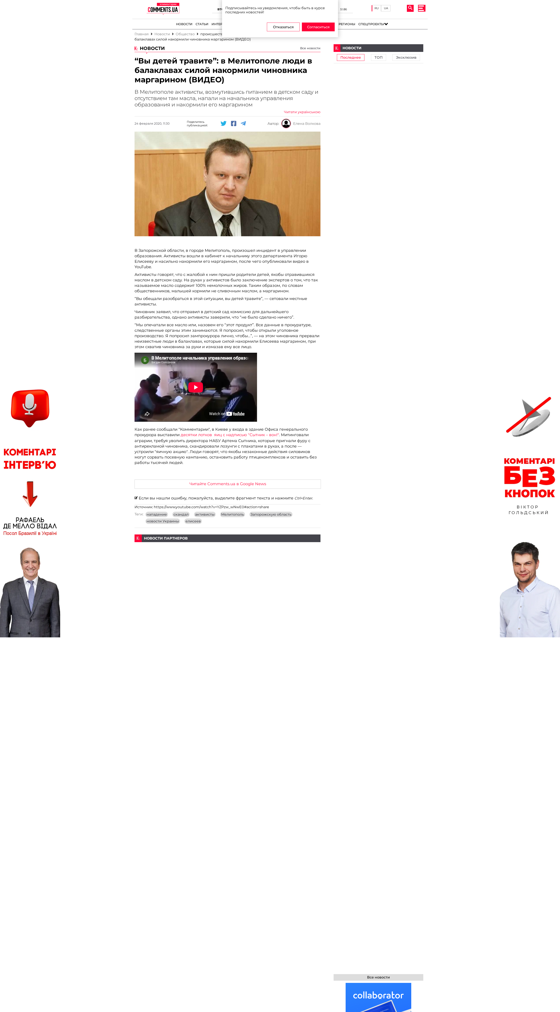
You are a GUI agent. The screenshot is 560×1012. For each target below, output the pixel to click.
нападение (157, 514)
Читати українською (302, 112)
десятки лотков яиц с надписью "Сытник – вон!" (229, 434)
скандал (181, 514)
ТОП (378, 57)
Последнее (350, 57)
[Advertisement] (227, 572)
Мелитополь (232, 514)
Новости (184, 24)
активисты (205, 514)
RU (376, 8)
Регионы (347, 24)
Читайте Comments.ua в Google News (227, 483)
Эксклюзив (406, 57)
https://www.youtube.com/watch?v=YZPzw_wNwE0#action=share (211, 507)
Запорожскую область (270, 514)
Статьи (202, 24)
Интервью (221, 24)
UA (386, 8)
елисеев (193, 521)
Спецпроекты (371, 24)
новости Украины (163, 521)
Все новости (310, 48)
